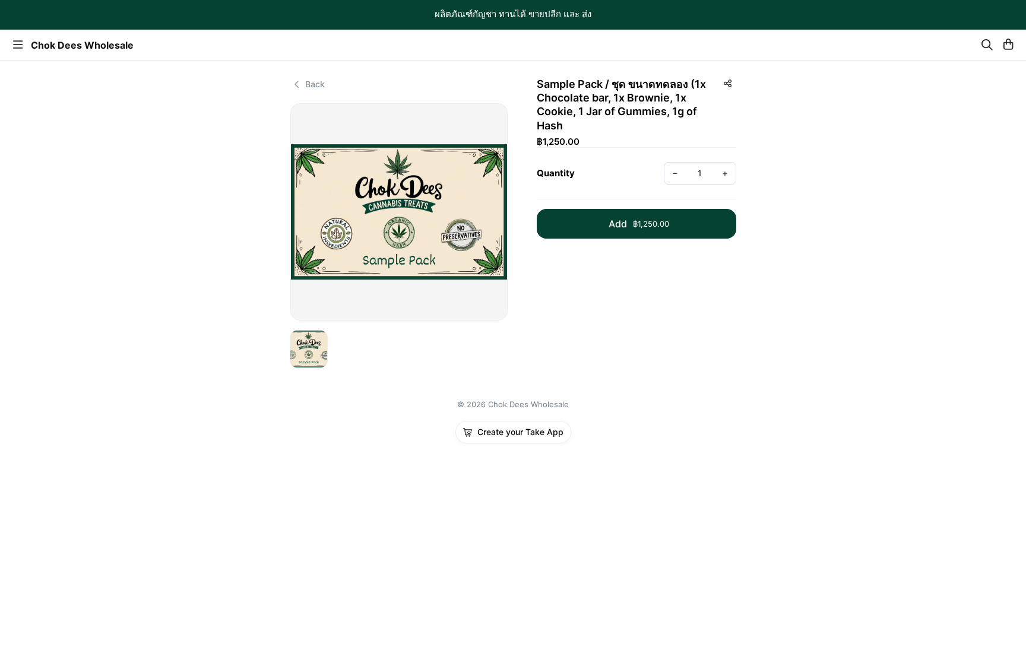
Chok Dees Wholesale (82, 45)
